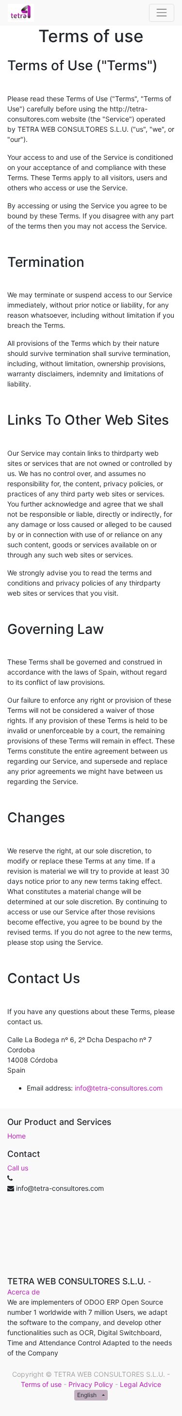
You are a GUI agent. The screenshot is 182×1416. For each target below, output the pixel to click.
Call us (17, 1168)
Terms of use (41, 1384)
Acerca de (23, 1292)
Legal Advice (140, 1384)
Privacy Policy (90, 1384)
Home (16, 1136)
